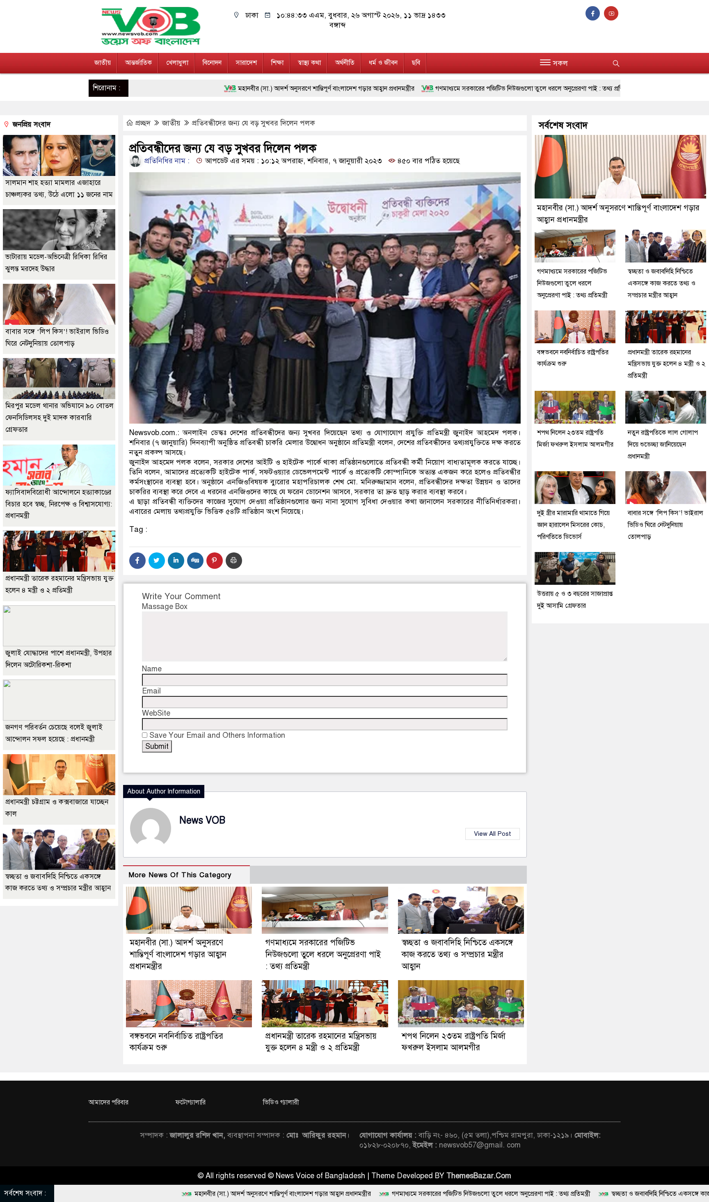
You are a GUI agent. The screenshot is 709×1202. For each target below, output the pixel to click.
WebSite (156, 713)
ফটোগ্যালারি (191, 1102)
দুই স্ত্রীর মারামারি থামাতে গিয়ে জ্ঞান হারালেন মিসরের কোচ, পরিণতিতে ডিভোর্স (573, 525)
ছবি (416, 63)
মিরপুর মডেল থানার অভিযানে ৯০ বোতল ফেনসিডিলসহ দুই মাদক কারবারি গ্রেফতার (59, 417)
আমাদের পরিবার (108, 1102)
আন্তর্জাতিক (138, 63)
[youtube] (612, 13)
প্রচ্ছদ (143, 123)
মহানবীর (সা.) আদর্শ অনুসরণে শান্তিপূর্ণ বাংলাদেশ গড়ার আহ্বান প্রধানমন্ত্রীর (215, 88)
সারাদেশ (246, 63)
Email (151, 691)
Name (152, 668)
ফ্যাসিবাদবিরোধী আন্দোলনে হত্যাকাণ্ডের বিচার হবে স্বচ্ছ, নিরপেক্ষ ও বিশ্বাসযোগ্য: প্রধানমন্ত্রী (58, 504)
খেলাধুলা (177, 63)
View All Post (492, 833)
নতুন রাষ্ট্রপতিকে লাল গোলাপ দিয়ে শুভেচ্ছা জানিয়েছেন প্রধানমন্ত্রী (663, 445)
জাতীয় (102, 63)
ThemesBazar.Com (478, 1175)
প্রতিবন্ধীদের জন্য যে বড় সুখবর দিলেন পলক (253, 123)
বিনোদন (212, 63)
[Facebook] (137, 560)
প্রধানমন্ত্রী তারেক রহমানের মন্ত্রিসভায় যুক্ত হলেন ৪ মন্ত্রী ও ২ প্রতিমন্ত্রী (666, 364)
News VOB (202, 820)
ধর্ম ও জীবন (383, 63)
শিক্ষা (277, 63)
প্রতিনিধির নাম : (166, 160)
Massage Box (165, 606)
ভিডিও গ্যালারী (281, 1102)
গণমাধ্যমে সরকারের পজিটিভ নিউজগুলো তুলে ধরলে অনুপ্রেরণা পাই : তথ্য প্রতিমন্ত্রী (423, 88)
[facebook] (594, 13)
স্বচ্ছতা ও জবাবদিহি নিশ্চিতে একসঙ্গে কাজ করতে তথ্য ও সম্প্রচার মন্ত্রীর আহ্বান (457, 954)
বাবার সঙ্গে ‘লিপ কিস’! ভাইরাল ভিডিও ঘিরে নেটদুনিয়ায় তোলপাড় (665, 525)
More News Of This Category (180, 875)
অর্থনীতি (344, 63)
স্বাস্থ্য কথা (309, 63)
